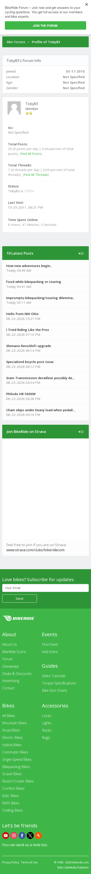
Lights (46, 722)
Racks (46, 730)
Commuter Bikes (15, 752)
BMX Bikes (10, 803)
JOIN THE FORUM (45, 25)
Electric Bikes (12, 737)
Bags (46, 737)
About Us (9, 644)
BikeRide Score (14, 651)
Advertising (10, 680)
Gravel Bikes (12, 773)
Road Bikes (11, 730)
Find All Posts (31, 153)
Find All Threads (36, 174)
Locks (46, 715)
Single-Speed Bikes (17, 759)
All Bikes (8, 715)
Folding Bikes (12, 810)
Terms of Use (29, 862)
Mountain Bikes (14, 722)
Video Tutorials (53, 675)
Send (19, 598)
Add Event (50, 651)
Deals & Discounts (17, 673)
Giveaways (10, 666)
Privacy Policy (10, 862)
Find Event (50, 644)
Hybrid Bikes (12, 744)
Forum (7, 659)
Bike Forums (16, 42)
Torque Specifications (59, 683)
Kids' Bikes (10, 795)
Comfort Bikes (13, 788)
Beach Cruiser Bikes (18, 781)
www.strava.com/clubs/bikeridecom (35, 549)
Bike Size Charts (54, 690)
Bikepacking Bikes (16, 766)
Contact (8, 688)
